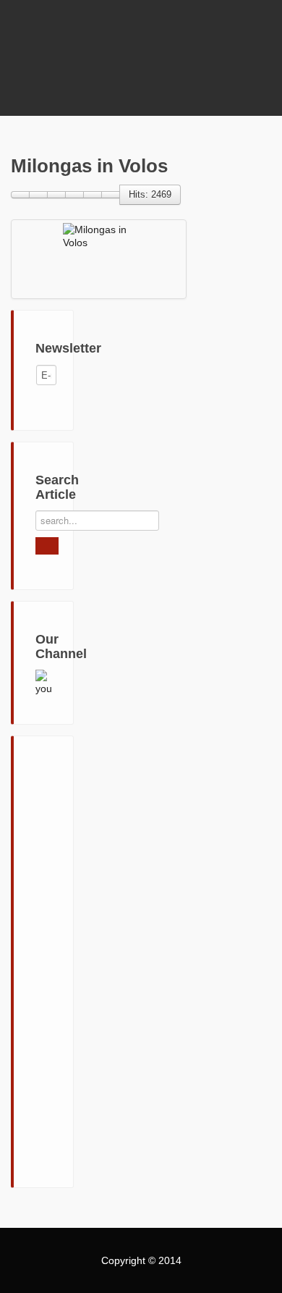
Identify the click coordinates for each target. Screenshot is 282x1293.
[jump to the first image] (38, 194)
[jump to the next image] (74, 194)
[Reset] (47, 546)
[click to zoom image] (110, 194)
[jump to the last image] (92, 194)
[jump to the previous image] (56, 194)
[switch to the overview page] (20, 194)
